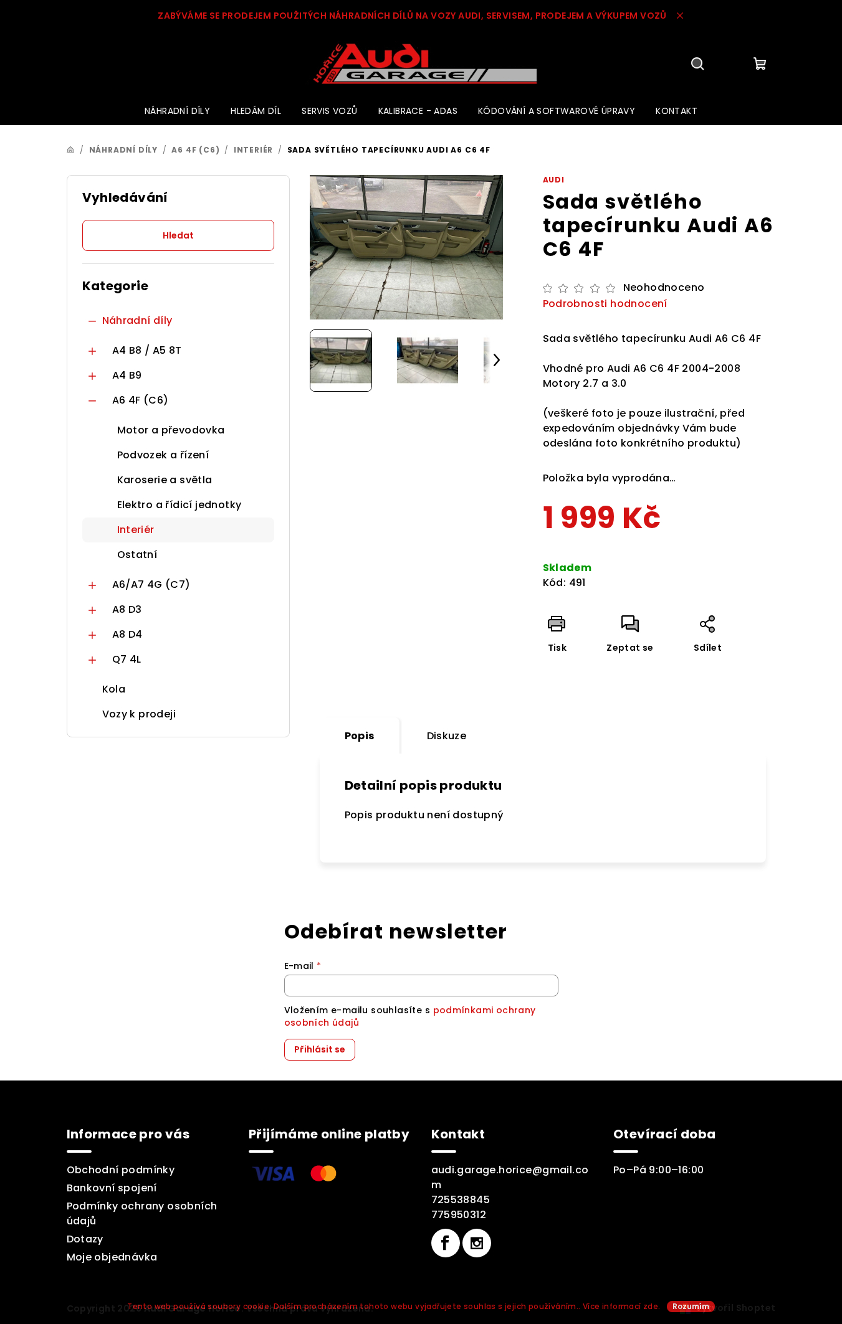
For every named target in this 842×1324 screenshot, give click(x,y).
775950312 (459, 1215)
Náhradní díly (137, 320)
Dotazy (85, 1239)
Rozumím (690, 1306)
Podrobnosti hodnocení (605, 304)
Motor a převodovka (171, 430)
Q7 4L (126, 659)
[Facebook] (445, 1243)
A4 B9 (127, 375)
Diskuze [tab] (447, 736)
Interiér (136, 530)
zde (650, 1306)
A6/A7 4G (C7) (151, 584)
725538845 (460, 1200)
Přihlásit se (319, 1049)
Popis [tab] (360, 736)
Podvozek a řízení (163, 455)
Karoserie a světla (165, 480)
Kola (114, 689)
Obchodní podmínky (121, 1170)
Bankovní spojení (112, 1188)
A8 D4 (127, 634)
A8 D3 (127, 609)
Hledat (178, 235)
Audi (554, 179)
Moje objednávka (112, 1257)
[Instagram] (476, 1243)
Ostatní (137, 554)
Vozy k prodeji (139, 714)
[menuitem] (177, 111)
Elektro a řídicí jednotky (179, 505)
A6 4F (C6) (140, 400)
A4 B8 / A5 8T (147, 350)
